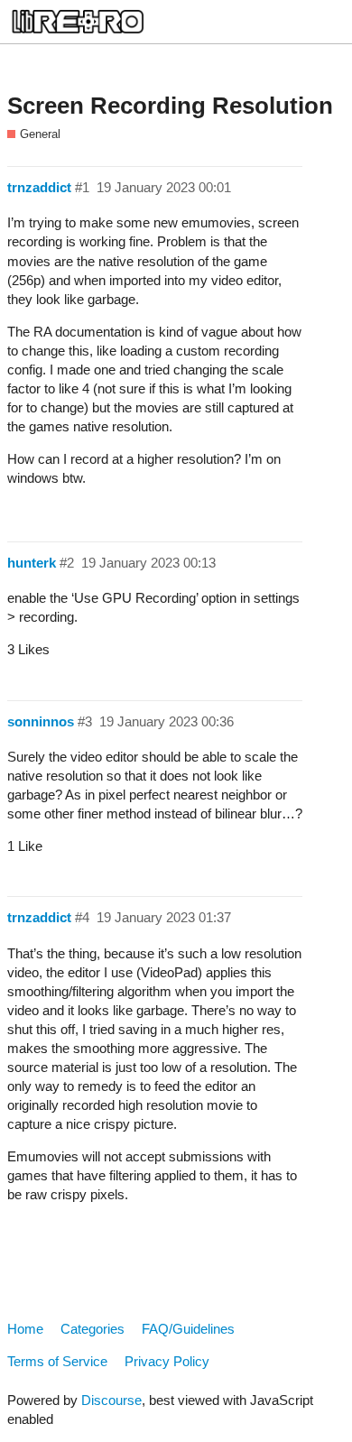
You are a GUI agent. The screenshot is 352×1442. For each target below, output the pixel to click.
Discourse (111, 1400)
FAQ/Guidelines (188, 1328)
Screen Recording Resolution (170, 105)
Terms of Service (57, 1361)
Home (25, 1328)
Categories (92, 1328)
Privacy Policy (167, 1361)
